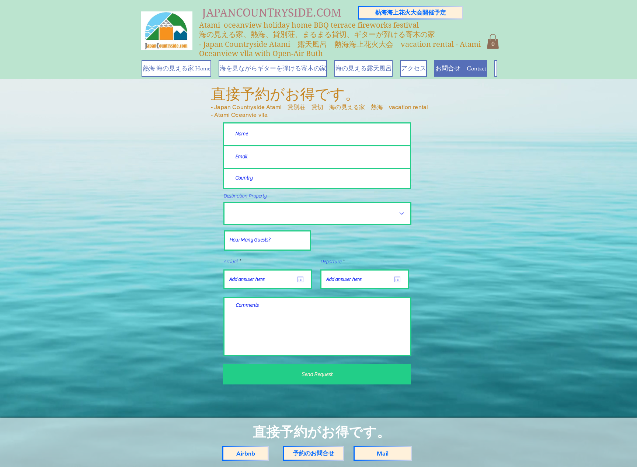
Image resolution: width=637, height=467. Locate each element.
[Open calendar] (300, 279)
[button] (493, 41)
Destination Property (245, 196)
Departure (333, 261)
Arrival (233, 261)
